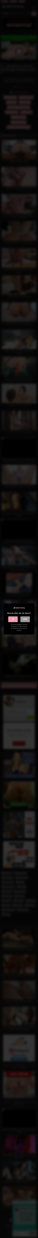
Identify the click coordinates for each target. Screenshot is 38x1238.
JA (13, 619)
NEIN (25, 619)
